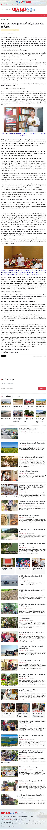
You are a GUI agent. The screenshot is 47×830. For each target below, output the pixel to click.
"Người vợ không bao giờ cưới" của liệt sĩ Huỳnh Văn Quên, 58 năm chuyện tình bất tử (22, 715)
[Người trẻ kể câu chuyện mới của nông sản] (9, 447)
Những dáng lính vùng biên (28, 407)
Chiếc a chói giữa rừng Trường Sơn (29, 660)
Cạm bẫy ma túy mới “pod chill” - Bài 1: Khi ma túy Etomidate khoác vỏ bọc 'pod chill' (32, 502)
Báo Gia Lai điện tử (23, 10)
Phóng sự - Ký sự (4, 19)
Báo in (14, 4)
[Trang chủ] (2, 15)
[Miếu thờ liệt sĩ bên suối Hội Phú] (8, 562)
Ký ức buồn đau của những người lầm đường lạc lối (17, 420)
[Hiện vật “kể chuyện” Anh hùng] (9, 475)
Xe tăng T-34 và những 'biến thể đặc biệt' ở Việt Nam (40, 420)
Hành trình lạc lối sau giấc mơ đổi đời (30, 781)
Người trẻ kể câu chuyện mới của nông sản (32, 443)
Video (4, 4)
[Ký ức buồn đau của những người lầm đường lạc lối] (18, 413)
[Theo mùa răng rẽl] (9, 622)
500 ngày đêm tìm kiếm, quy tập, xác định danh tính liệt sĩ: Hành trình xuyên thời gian (31, 752)
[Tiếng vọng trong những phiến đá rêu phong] (9, 740)
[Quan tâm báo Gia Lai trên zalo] (19, 2)
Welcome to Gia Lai (28, 4)
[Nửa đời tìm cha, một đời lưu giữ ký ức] (9, 461)
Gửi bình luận (42, 388)
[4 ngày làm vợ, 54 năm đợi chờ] (9, 694)
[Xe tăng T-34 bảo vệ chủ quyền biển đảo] (29, 413)
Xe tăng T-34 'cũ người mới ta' (28, 429)
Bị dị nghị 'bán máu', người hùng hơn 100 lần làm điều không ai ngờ (38, 715)
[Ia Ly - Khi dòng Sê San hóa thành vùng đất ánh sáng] (9, 548)
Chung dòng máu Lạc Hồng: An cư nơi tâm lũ (32, 530)
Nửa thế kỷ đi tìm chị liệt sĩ (38, 569)
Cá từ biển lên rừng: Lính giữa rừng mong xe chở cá (31, 591)
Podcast (20, 4)
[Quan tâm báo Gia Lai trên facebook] (17, 2)
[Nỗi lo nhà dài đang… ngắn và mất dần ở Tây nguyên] (9, 799)
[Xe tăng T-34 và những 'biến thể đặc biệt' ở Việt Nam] (41, 413)
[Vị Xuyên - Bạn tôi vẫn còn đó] (23, 562)
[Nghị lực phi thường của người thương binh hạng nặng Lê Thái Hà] (9, 679)
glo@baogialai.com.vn (8, 819)
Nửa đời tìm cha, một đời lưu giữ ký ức (32, 457)
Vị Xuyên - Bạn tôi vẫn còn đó (22, 569)
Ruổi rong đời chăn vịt (40, 407)
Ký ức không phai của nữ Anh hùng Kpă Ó (31, 632)
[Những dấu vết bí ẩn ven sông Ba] (9, 519)
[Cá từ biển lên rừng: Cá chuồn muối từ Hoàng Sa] (9, 580)
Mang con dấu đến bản (17, 407)
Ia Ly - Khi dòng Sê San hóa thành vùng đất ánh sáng (32, 544)
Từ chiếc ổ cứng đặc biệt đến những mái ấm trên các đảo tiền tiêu (32, 722)
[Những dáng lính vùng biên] (29, 402)
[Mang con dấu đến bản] (18, 402)
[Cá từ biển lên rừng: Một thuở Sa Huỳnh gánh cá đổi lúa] (9, 650)
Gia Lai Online (7, 813)
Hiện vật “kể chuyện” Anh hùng (28, 471)
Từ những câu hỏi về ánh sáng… (28, 767)
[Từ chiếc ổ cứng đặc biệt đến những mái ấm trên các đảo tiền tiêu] (9, 725)
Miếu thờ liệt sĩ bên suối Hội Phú (7, 569)
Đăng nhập (28, 1)
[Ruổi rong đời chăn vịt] (41, 402)
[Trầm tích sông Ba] (6, 413)
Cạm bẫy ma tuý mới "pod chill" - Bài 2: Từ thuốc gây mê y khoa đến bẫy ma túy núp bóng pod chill (32, 487)
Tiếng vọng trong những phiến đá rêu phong (31, 736)
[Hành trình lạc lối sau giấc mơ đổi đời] (9, 785)
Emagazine (36, 4)
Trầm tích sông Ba (5, 418)
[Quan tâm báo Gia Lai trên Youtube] (22, 2)
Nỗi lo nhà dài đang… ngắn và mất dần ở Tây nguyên (31, 796)
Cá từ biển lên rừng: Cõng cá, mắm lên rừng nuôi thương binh (32, 605)
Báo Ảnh (9, 4)
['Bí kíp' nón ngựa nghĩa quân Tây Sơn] (8, 707)
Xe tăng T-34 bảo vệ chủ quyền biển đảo (28, 420)
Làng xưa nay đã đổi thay (6, 407)
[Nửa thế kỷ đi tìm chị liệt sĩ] (38, 562)
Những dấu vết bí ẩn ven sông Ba (29, 515)
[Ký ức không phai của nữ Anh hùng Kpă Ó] (9, 636)
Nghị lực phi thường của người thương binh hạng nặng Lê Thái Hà (32, 675)
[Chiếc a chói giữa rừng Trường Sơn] (9, 665)
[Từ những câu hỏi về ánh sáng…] (9, 771)
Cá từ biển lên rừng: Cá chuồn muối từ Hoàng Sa (30, 577)
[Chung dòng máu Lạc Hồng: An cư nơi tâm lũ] (9, 534)
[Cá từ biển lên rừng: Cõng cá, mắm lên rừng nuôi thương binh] (9, 608)
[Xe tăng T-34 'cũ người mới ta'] (9, 433)
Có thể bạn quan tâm (11, 396)
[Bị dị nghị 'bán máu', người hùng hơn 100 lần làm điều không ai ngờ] (38, 707)
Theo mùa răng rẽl (26, 618)
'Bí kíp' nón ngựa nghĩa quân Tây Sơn (7, 714)
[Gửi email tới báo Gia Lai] (24, 2)
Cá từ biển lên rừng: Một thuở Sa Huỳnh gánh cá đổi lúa (31, 647)
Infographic (43, 4)
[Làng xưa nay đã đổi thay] (6, 402)
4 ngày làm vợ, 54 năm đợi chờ (28, 690)
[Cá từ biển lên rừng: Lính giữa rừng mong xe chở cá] (9, 594)
